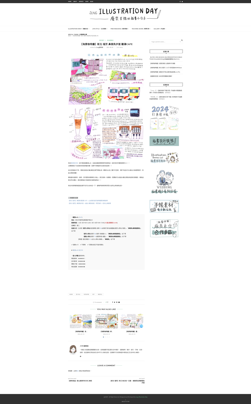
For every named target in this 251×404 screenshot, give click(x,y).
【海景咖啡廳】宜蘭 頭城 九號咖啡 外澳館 (162, 63)
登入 (77, 371)
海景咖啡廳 (86, 294)
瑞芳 (93, 294)
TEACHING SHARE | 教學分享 (140, 29)
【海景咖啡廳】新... (106, 331)
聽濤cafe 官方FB (78, 250)
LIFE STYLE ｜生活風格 (99, 29)
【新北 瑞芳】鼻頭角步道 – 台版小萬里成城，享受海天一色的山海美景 (89, 203)
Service (81, 1)
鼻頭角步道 (74, 163)
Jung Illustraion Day (141, 397)
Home (69, 1)
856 (101, 228)
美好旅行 (101, 40)
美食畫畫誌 (110, 40)
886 (95, 234)
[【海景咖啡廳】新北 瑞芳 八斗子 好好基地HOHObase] (106, 321)
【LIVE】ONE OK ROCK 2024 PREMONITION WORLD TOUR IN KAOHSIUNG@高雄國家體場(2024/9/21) (166, 58)
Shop (86, 1)
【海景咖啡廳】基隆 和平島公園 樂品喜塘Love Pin (165, 72)
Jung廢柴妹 (99, 47)
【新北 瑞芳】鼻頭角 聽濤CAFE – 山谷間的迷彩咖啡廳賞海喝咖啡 (88, 200)
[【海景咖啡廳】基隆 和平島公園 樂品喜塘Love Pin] (132, 321)
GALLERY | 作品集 (159, 29)
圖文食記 (78, 294)
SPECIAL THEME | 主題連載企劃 (77, 34)
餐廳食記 (100, 294)
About (75, 1)
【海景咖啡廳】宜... (81, 331)
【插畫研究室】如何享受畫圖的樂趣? (161, 76)
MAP (80, 217)
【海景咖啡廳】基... (132, 331)
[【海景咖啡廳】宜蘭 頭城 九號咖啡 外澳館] (81, 321)
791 (95, 236)
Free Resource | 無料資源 (119, 29)
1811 (90, 239)
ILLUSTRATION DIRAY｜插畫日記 (78, 29)
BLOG (91, 1)
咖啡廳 (71, 294)
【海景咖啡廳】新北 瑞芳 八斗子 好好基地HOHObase (166, 68)
